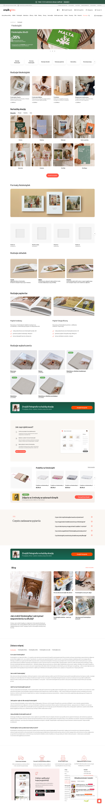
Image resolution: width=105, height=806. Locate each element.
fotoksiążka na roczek (45, 649)
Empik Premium (85, 5)
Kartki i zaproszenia (58, 15)
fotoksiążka (13, 649)
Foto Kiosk (93, 5)
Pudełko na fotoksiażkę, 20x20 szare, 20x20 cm (76, 485)
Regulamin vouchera (69, 793)
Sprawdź (66, 2)
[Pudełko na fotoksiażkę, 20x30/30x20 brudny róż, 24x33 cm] (57, 477)
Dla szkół (71, 5)
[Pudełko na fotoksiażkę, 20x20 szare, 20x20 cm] (72, 477)
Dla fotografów (68, 782)
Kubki (35, 15)
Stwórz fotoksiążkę (20, 451)
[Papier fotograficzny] (74, 306)
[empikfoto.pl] (10, 10)
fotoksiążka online (33, 649)
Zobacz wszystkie (90, 567)
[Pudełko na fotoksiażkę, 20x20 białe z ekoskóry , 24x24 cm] (42, 477)
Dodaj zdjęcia (99, 15)
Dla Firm (78, 5)
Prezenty (71, 15)
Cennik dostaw (68, 789)
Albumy (31, 15)
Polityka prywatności (69, 795)
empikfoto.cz (67, 775)
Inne (31, 112)
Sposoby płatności (68, 787)
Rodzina (26, 112)
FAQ (66, 800)
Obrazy (44, 15)
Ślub (75, 15)
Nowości (80, 15)
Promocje (85, 15)
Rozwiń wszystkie (52, 175)
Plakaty (40, 15)
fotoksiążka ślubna (22, 649)
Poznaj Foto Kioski (83, 497)
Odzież (66, 15)
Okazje (19, 112)
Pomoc (66, 798)
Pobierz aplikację (62, 5)
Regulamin (67, 791)
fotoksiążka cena (56, 649)
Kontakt (99, 5)
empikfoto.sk (67, 777)
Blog (65, 773)
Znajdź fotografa (82, 407)
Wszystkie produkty (6, 15)
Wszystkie (13, 112)
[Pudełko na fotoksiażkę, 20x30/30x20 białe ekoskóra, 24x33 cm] (86, 477)
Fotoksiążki (19, 15)
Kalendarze (25, 15)
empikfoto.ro (67, 779)
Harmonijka (50, 15)
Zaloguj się (90, 10)
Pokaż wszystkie (91, 467)
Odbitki (13, 15)
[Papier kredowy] (30, 306)
